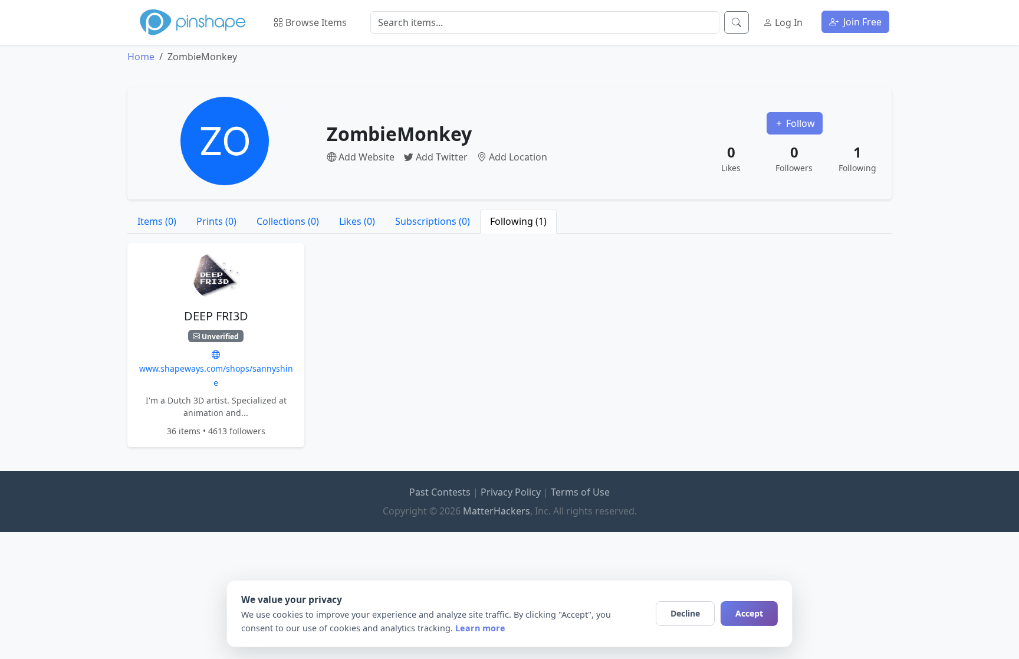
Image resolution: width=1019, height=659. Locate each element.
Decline (685, 613)
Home (141, 56)
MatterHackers (496, 510)
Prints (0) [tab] (216, 221)
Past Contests (440, 492)
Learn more (480, 628)
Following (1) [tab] (518, 221)
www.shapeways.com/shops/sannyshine (216, 375)
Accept (749, 613)
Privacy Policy (511, 492)
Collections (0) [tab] (288, 221)
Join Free (861, 21)
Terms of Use (580, 492)
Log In (788, 22)
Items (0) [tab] (156, 221)
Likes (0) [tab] (357, 221)
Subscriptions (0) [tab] (432, 221)
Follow (799, 123)
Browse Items (315, 22)
